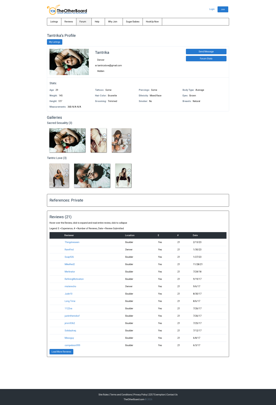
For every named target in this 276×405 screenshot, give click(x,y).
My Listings (54, 42)
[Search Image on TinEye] (83, 135)
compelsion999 (72, 345)
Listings (54, 21)
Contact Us (172, 394)
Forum (83, 21)
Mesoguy (69, 338)
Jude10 (68, 293)
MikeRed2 (70, 264)
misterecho (70, 286)
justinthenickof (72, 316)
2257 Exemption (157, 394)
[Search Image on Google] (83, 140)
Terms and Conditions (121, 394)
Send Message (206, 51)
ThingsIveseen (72, 242)
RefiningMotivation (74, 279)
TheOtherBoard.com (134, 399)
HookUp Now (152, 21)
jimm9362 (70, 323)
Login (212, 9)
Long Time (70, 301)
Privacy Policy (140, 394)
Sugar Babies (132, 21)
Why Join (113, 21)
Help (97, 21)
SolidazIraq (70, 330)
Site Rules (104, 394)
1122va (68, 308)
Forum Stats (206, 58)
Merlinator (70, 271)
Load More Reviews (61, 351)
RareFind (69, 249)
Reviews (69, 21)
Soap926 (69, 257)
